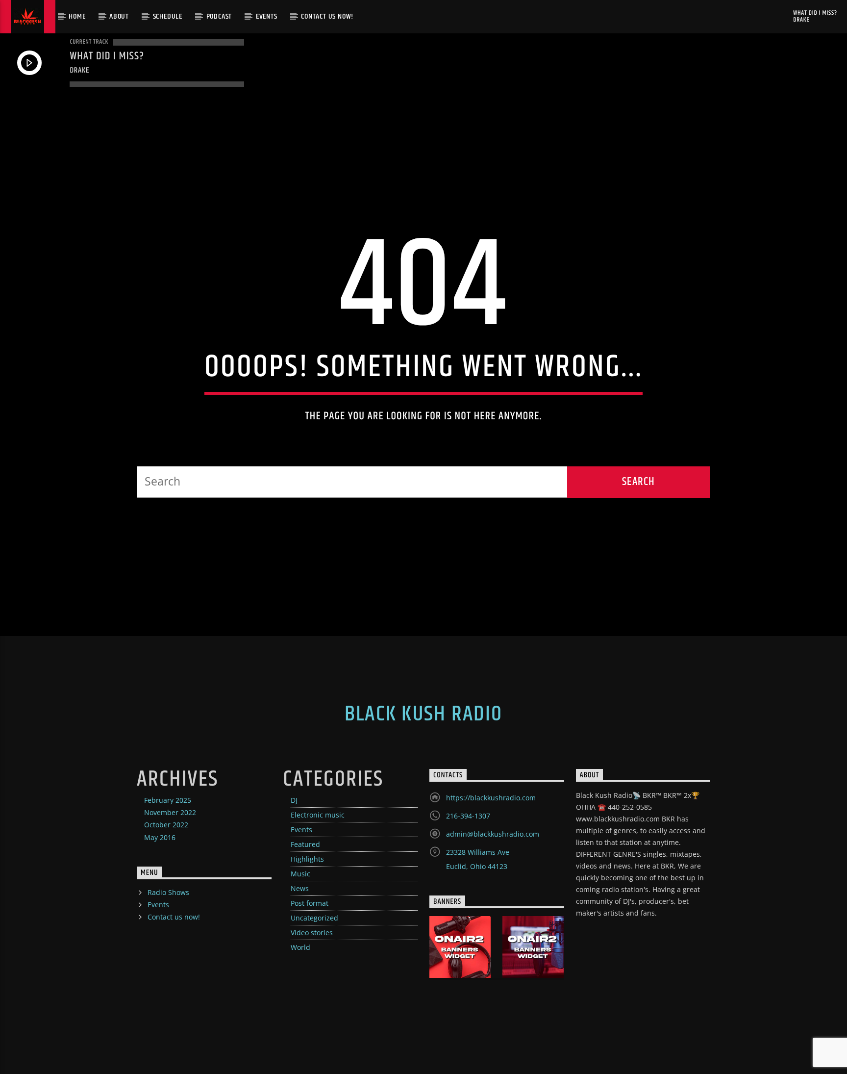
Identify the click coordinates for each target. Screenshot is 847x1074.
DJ (294, 800)
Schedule (167, 16)
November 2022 (170, 812)
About (119, 16)
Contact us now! (327, 16)
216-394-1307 (468, 815)
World (300, 947)
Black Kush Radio (423, 714)
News (300, 888)
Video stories (312, 932)
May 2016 (159, 837)
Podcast (219, 16)
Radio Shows (168, 892)
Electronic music (318, 814)
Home (77, 16)
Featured (305, 844)
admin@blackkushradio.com (492, 834)
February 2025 (167, 800)
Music (300, 873)
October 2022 (166, 824)
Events (266, 16)
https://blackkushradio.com (491, 797)
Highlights (307, 859)
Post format (309, 903)
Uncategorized (314, 917)
